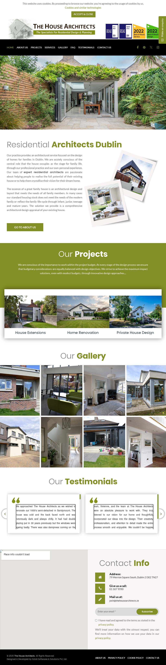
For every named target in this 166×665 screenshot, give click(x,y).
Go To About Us (25, 227)
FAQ (73, 47)
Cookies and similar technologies (83, 7)
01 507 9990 (116, 589)
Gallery (63, 47)
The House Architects (24, 656)
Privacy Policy (116, 658)
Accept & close (83, 14)
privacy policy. (106, 624)
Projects (36, 47)
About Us (22, 47)
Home (10, 47)
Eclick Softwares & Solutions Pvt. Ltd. (49, 659)
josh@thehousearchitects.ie (124, 600)
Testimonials (86, 47)
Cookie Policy (136, 658)
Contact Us (104, 47)
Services (50, 47)
